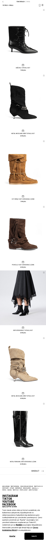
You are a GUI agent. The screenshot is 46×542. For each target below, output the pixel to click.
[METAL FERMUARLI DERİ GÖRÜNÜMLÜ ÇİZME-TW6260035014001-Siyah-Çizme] (23, 429)
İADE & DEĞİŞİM (5, 486)
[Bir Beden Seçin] (23, 65)
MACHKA (9, 490)
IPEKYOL (4, 490)
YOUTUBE (8, 501)
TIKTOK (7, 498)
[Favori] (44, 10)
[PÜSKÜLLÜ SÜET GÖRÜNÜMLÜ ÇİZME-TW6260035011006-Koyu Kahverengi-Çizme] (23, 232)
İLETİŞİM (12, 488)
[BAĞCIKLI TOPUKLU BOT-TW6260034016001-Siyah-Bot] (23, 35)
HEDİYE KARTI (5, 488)
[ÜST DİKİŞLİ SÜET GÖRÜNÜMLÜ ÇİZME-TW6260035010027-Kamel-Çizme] (23, 166)
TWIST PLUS (16, 490)
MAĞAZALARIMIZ (27, 488)
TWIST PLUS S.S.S (38, 486)
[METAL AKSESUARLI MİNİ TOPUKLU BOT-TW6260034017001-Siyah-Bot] (23, 100)
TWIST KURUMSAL (15, 486)
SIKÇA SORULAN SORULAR (26, 486)
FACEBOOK (9, 504)
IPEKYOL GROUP (24, 490)
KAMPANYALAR (18, 488)
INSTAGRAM (10, 495)
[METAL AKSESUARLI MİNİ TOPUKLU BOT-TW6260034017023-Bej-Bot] (23, 363)
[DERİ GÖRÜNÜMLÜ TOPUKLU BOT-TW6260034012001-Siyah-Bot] (23, 297)
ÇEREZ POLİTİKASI (33, 490)
